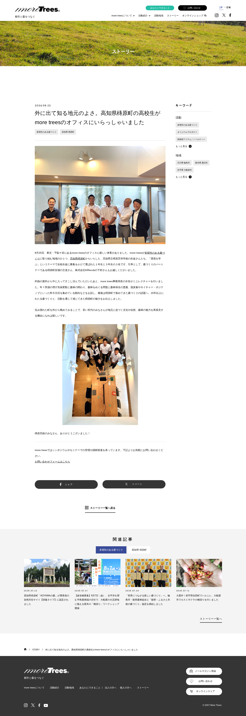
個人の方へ (126, 687)
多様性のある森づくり (46, 132)
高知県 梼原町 (68, 132)
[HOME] (25, 649)
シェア (69, 484)
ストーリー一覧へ (211, 618)
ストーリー (173, 15)
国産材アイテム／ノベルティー (191, 139)
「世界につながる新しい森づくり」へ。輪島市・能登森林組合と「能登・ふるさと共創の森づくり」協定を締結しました (148, 599)
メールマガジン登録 (205, 671)
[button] (184, 146)
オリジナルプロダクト (187, 132)
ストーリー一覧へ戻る (102, 507)
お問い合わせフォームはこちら (52, 461)
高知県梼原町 (77, 258)
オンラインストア (205, 691)
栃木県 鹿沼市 (201, 163)
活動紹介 (54, 687)
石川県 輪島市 (183, 163)
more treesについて (121, 15)
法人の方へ (111, 687)
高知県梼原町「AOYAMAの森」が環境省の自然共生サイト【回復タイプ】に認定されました (46, 599)
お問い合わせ (193, 8)
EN (229, 7)
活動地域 (158, 15)
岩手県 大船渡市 (184, 170)
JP (221, 7)
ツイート (137, 484)
